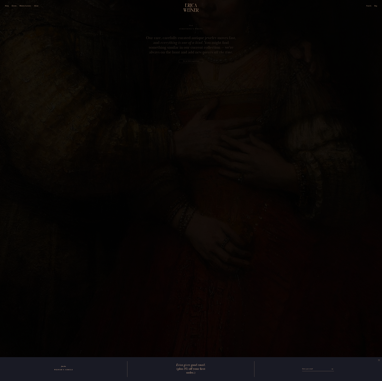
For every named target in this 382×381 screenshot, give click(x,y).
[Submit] (332, 369)
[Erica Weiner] (191, 7)
